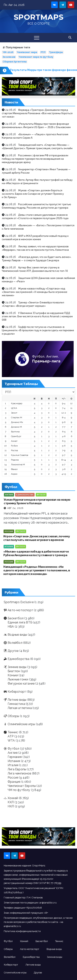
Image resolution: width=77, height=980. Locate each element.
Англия (9, 495)
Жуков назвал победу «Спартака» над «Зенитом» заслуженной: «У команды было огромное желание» (34, 292)
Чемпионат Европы (22, 786)
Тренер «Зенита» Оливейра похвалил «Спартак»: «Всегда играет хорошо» (33, 304)
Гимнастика (16, 704)
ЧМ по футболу (19, 790)
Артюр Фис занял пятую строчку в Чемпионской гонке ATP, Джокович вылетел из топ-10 (35, 269)
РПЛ (43, 52)
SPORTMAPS (38, 17)
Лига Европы (17, 769)
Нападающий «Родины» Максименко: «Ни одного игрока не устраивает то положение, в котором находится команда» (36, 570)
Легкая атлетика (20, 708)
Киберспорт (17, 691)
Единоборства (24, 495)
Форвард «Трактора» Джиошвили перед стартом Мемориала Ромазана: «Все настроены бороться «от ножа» (37, 113)
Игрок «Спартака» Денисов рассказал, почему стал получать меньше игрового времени (36, 537)
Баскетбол (16, 618)
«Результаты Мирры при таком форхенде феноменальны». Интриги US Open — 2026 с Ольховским (36, 125)
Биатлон (14, 671)
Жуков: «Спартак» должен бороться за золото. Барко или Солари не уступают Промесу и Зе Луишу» (33, 194)
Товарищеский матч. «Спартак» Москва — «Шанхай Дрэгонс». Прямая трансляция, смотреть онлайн (37, 146)
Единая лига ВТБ (20, 622)
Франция (14, 781)
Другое (13, 651)
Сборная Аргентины (15, 61)
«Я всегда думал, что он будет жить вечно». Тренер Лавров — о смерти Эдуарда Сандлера (36, 258)
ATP (11, 736)
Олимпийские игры (21, 724)
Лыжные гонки (18, 679)
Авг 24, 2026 (15, 508)
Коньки (13, 675)
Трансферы (56, 52)
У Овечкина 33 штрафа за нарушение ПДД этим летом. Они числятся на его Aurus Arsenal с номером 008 (37, 316)
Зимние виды (17, 667)
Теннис (13, 732)
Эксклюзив (9, 57)
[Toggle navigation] (37, 37)
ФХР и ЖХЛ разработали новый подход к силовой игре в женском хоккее (35, 237)
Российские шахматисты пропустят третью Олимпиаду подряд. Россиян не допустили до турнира (36, 206)
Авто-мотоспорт (20, 610)
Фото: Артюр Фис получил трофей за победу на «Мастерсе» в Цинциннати (37, 181)
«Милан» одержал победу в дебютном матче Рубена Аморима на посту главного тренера (36, 553)
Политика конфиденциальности (22, 931)
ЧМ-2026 (8, 52)
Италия (9, 547)
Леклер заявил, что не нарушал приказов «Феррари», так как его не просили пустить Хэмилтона (35, 248)
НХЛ (11, 806)
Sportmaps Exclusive (19, 602)
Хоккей (13, 798)
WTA (11, 740)
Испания (14, 761)
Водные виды (17, 634)
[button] (69, 37)
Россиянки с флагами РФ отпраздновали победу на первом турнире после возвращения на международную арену (35, 159)
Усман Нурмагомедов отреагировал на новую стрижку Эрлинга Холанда (37, 501)
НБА (11, 626)
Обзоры (13, 716)
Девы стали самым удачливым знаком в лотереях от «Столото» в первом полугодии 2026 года (35, 216)
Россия (9, 531)
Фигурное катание (21, 683)
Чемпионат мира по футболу (36, 57)
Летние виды (17, 699)
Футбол (41, 495)
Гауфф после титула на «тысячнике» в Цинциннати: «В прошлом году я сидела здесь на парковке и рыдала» (38, 330)
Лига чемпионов (19, 773)
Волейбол (15, 642)
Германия (15, 757)
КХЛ (11, 802)
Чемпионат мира (27, 52)
